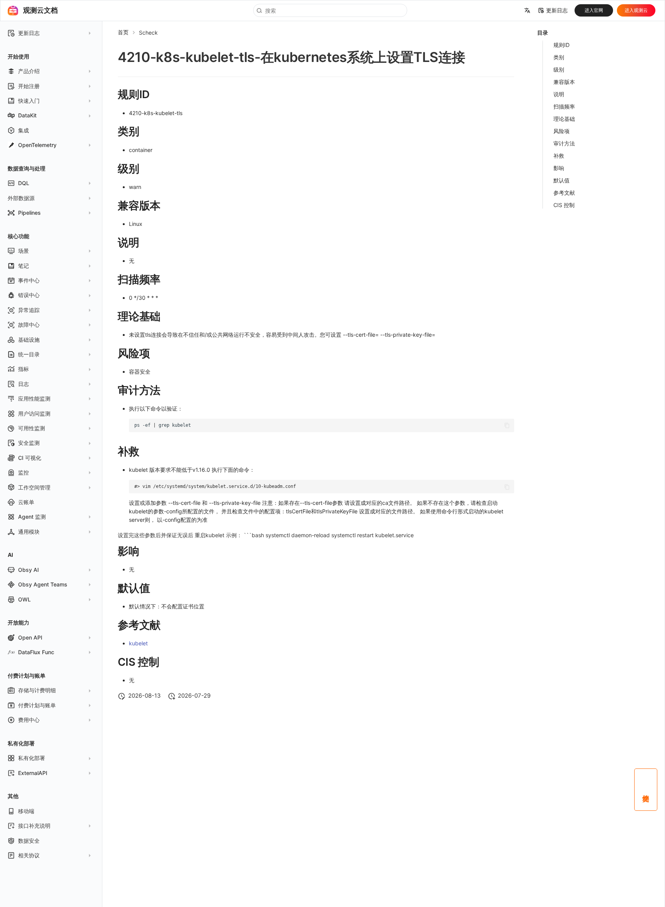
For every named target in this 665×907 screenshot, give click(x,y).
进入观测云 (636, 10)
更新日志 (557, 10)
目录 (542, 32)
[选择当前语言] (527, 10)
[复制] (507, 425)
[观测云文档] (12, 10)
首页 (123, 32)
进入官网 (594, 10)
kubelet (138, 643)
